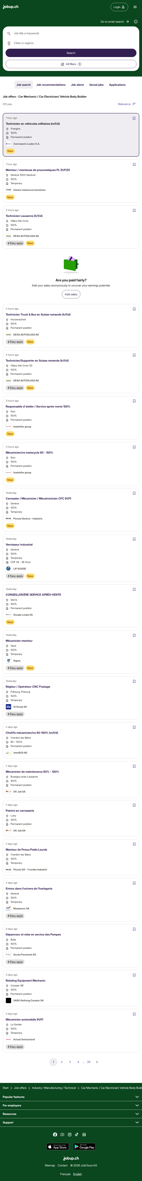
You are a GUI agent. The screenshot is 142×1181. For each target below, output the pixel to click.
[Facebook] (55, 1134)
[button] (115, 21)
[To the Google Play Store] (84, 1146)
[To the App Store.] (57, 1146)
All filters (73, 64)
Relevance (124, 104)
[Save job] (134, 118)
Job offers (20, 1087)
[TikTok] (77, 1134)
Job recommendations (50, 84)
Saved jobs (96, 84)
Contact (63, 1165)
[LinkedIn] (84, 1134)
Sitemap (50, 1165)
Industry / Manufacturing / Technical (54, 1087)
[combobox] (71, 33)
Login (117, 7)
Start (5, 1087)
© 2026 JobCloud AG (83, 1165)
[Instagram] (69, 1134)
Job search (23, 84)
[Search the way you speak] (135, 21)
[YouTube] (62, 1134)
